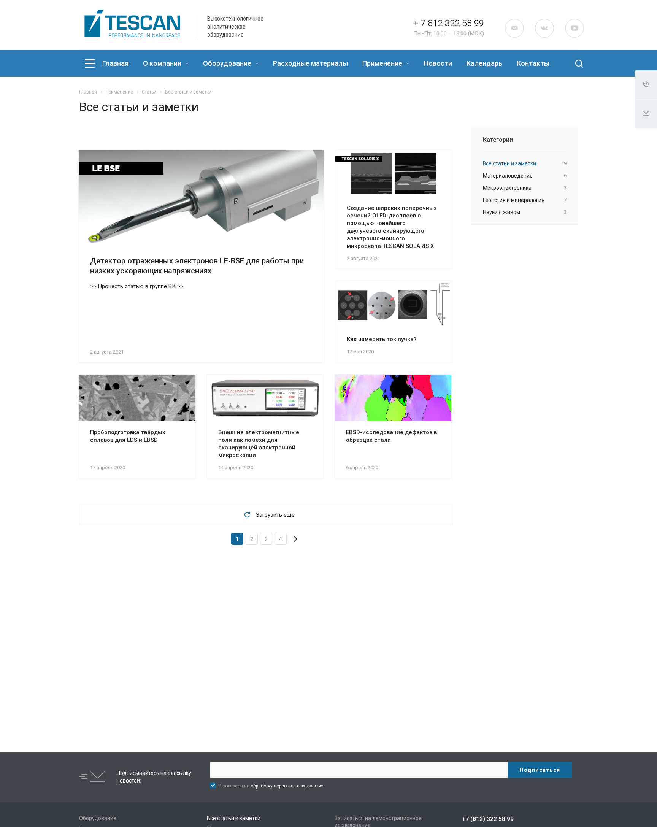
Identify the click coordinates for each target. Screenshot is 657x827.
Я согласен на (270, 786)
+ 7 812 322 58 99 (448, 23)
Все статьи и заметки (233, 818)
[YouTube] (574, 28)
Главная (115, 63)
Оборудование (228, 63)
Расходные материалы (310, 63)
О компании (163, 63)
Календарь (484, 63)
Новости (438, 63)
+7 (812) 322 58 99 (488, 819)
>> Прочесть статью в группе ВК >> (136, 286)
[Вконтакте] (544, 28)
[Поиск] (573, 63)
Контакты (533, 63)
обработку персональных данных (287, 786)
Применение (383, 63)
